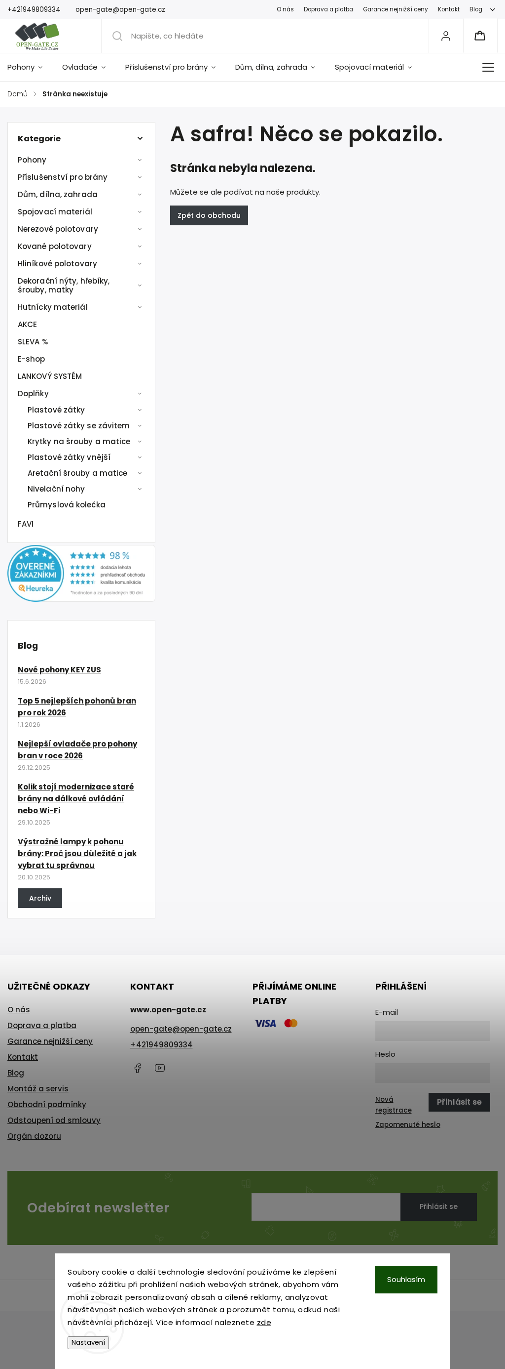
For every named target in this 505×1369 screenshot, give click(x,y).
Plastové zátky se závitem (79, 425)
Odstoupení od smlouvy (54, 1120)
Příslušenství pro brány (63, 177)
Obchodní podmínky (46, 1104)
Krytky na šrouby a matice (79, 441)
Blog (475, 9)
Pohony (32, 160)
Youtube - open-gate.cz (159, 1068)
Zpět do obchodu (209, 215)
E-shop (31, 359)
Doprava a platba (328, 9)
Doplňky (33, 393)
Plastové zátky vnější (69, 457)
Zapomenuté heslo (407, 1124)
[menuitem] (29, 67)
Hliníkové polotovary (57, 263)
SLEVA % (33, 341)
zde (264, 1322)
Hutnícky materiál (53, 307)
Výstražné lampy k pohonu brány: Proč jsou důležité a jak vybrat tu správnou (77, 853)
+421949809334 (161, 1044)
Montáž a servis (38, 1088)
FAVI (26, 524)
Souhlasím (406, 1279)
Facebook (137, 1068)
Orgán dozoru (34, 1136)
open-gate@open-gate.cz (181, 1029)
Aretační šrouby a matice (77, 473)
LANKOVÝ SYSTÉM (50, 376)
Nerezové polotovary (58, 229)
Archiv (40, 898)
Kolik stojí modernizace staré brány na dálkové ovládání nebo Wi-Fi (76, 799)
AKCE (27, 324)
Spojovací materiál (55, 212)
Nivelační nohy (56, 489)
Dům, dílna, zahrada (58, 194)
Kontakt (449, 9)
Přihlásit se (439, 1206)
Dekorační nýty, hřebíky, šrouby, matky (63, 285)
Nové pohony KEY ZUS (59, 669)
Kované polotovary (55, 246)
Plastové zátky (56, 410)
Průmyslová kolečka (67, 504)
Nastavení (88, 1342)
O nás (285, 9)
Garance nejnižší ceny (395, 9)
